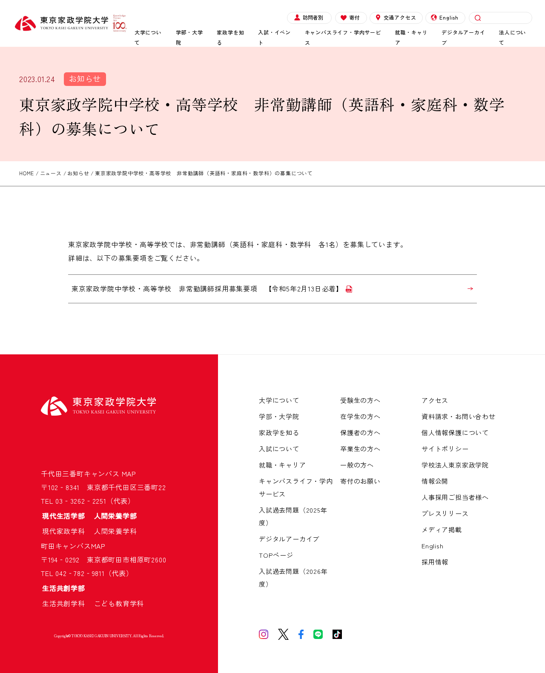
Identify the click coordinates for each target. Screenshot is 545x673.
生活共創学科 (67, 603)
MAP (129, 473)
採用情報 (435, 561)
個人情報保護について (455, 432)
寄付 (354, 17)
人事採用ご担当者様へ (455, 497)
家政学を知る (230, 37)
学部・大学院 (189, 37)
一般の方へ (357, 464)
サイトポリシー (445, 448)
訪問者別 (313, 17)
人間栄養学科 (115, 531)
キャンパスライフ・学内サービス (343, 37)
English (449, 17)
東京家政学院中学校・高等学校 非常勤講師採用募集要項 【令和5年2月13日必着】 (207, 288)
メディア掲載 (442, 529)
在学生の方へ (360, 416)
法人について (512, 37)
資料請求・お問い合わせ (459, 416)
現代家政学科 (67, 531)
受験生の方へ (360, 400)
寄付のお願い (360, 480)
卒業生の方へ (360, 448)
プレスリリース (445, 513)
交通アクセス (400, 17)
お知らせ (85, 78)
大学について (148, 37)
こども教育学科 (119, 603)
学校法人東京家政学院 (455, 464)
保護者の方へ (360, 432)
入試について (279, 448)
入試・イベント (274, 37)
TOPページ (276, 554)
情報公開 (435, 480)
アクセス (435, 400)
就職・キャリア (411, 37)
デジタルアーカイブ (463, 37)
